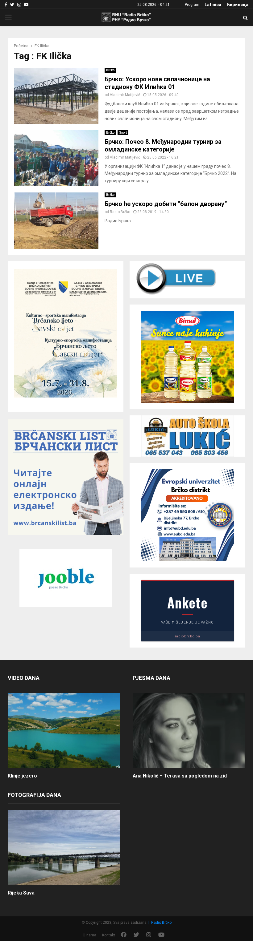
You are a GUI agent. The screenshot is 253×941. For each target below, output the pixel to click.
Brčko (110, 70)
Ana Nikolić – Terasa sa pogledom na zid (180, 776)
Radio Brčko (120, 212)
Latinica (213, 4)
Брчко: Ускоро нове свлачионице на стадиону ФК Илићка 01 (157, 83)
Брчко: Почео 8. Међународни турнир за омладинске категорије (163, 145)
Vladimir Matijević (125, 95)
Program (192, 4)
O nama (89, 935)
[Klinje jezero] (64, 730)
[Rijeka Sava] (64, 847)
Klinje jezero (22, 776)
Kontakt (108, 935)
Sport (123, 132)
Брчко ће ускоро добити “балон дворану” (166, 204)
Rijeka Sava (21, 893)
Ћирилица (237, 4)
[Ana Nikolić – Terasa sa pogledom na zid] (189, 730)
